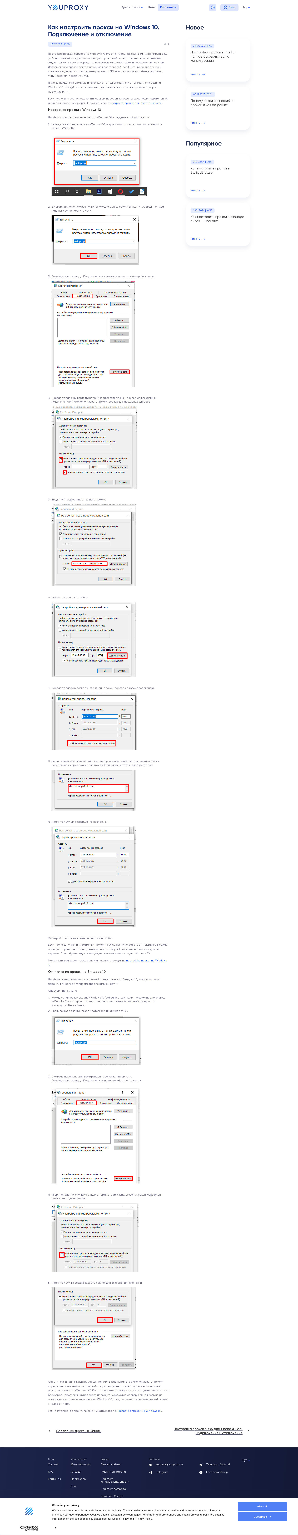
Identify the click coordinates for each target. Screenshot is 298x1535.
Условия (53, 1464)
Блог (74, 1486)
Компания (166, 7)
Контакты (54, 1479)
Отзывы (76, 1472)
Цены (151, 7)
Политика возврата (113, 1489)
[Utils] (212, 7)
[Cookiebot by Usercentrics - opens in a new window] (29, 1528)
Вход (232, 7)
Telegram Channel (218, 1464)
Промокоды (78, 1479)
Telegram (162, 1472)
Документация (80, 1464)
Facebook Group (217, 1472)
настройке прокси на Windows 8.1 (139, 1411)
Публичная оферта (113, 1472)
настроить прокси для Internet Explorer (135, 103)
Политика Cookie (112, 1496)
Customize (260, 1516)
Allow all (262, 1506)
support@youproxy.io (169, 1464)
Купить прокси (130, 7)
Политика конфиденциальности (115, 1480)
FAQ (50, 1472)
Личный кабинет (111, 1464)
